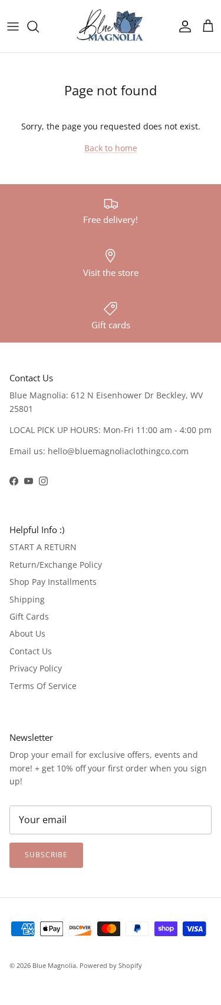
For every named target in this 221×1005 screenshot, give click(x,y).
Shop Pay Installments (53, 581)
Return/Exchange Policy (55, 564)
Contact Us (30, 651)
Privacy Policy (35, 668)
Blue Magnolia (54, 965)
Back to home (110, 148)
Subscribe (46, 855)
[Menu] (13, 26)
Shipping (27, 599)
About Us (27, 633)
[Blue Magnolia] (111, 26)
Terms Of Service (43, 685)
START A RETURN (43, 547)
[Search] (39, 26)
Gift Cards (29, 616)
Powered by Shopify (111, 965)
